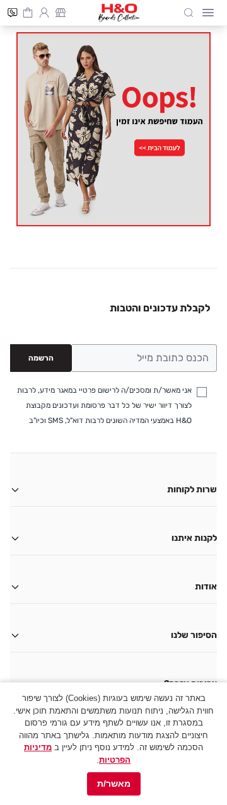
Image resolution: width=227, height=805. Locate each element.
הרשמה (41, 358)
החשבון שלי (44, 11)
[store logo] (119, 12)
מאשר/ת (114, 784)
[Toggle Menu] (208, 12)
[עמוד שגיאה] (113, 129)
